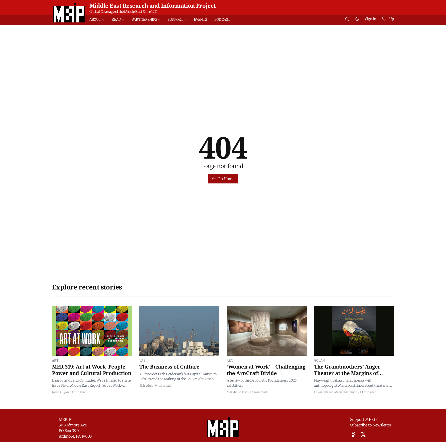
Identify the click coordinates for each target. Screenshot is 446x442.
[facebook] (353, 434)
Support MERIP (363, 419)
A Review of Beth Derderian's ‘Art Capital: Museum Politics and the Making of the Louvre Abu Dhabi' (178, 376)
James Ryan (60, 392)
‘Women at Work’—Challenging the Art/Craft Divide (266, 369)
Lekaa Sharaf (323, 392)
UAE (142, 360)
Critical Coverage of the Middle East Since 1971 (123, 12)
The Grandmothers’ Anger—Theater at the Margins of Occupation (349, 373)
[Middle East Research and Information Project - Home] (69, 12)
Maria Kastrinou (345, 392)
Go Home (226, 178)
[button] (98, 19)
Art (55, 360)
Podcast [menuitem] (222, 19)
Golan (319, 360)
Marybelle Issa (237, 392)
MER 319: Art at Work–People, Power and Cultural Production (91, 369)
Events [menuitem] (200, 19)
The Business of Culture (169, 366)
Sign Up (388, 19)
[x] (363, 434)
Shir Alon (146, 385)
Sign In (370, 19)
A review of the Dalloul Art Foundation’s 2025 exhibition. (262, 383)
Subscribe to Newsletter (370, 425)
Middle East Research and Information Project (152, 5)
